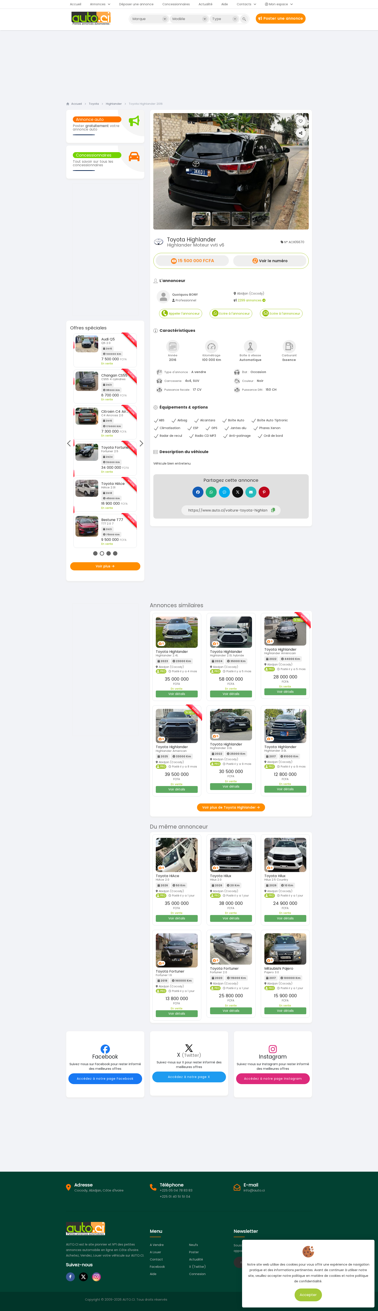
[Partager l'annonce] (301, 133)
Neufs (193, 1245)
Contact (156, 1259)
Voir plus (104, 566)
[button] (165, 171)
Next (140, 443)
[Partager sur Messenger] (224, 492)
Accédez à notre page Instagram (273, 1078)
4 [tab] (115, 553)
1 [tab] (95, 553)
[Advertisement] (189, 64)
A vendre (157, 1245)
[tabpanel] (105, 440)
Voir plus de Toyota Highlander (229, 807)
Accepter (308, 1294)
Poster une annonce (282, 18)
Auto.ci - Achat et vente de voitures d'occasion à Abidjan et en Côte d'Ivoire (91, 18)
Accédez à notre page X (189, 1077)
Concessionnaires (176, 4)
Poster (194, 1252)
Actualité (206, 4)
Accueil (75, 4)
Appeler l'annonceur (184, 313)
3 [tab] (108, 553)
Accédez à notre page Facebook (105, 1078)
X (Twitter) (197, 1266)
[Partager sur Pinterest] (264, 492)
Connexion (197, 1274)
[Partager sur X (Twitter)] (237, 492)
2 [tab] (102, 553)
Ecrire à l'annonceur (234, 313)
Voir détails (176, 694)
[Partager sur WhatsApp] (211, 492)
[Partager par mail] (250, 492)
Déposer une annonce (136, 4)
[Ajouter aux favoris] (301, 121)
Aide (224, 4)
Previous (70, 443)
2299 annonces (250, 300)
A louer (155, 1252)
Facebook (157, 1266)
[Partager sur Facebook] (197, 492)
